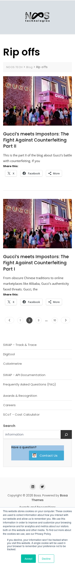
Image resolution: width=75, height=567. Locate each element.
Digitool (9, 354)
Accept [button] (28, 558)
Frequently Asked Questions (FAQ (29, 384)
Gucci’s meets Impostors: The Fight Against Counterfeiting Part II (36, 140)
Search (9, 426)
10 (55, 320)
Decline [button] (46, 558)
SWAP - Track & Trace (20, 345)
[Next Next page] (65, 320)
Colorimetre (12, 363)
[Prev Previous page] (9, 320)
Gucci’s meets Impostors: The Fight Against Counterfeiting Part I (36, 263)
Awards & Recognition (20, 395)
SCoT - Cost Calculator (21, 414)
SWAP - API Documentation (24, 375)
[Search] (66, 434)
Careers (9, 405)
